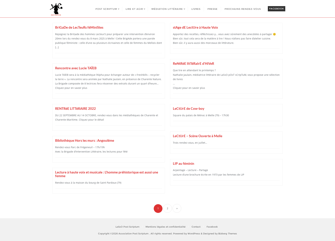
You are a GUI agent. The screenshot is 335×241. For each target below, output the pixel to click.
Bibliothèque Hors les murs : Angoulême (84, 140)
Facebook (212, 226)
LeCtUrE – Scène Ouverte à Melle (197, 136)
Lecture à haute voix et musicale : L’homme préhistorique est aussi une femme (106, 174)
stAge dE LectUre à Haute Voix (195, 27)
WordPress (194, 233)
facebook (276, 8)
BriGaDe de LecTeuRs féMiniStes (79, 27)
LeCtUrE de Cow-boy (188, 108)
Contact (196, 226)
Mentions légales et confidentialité (165, 226)
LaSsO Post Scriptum (127, 226)
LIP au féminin (183, 163)
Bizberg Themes (227, 233)
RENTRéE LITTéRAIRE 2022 (75, 108)
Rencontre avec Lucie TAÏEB (75, 68)
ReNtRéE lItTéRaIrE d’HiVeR (193, 63)
